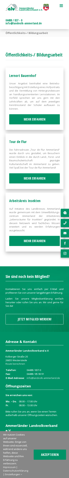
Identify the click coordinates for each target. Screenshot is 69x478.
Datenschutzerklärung (15, 470)
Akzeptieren (50, 454)
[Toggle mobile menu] (61, 6)
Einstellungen (13, 474)
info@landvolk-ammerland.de (24, 23)
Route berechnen (15, 363)
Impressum (9, 467)
